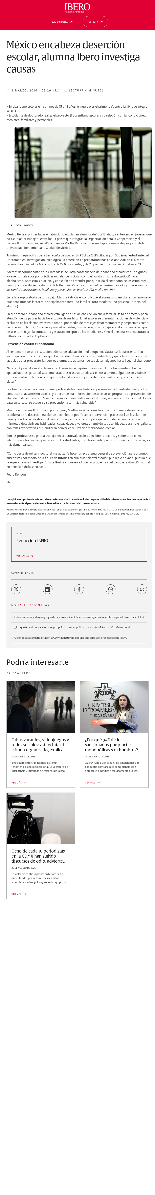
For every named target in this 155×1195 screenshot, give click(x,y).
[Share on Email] (142, 589)
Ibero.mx (93, 22)
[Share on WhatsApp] (110, 589)
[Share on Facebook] (79, 589)
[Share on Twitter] (16, 589)
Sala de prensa (60, 22)
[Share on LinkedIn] (47, 589)
